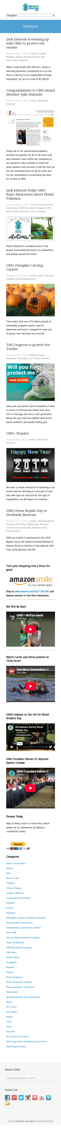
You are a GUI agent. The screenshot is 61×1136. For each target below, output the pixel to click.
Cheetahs (10, 883)
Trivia (8, 1021)
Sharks (9, 1016)
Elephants (10, 912)
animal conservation (15, 863)
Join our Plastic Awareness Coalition (23, 937)
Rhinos (9, 1001)
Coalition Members (15, 892)
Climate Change (13, 888)
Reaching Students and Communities (23, 997)
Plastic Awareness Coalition (19, 982)
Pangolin (10, 967)
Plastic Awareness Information (20, 987)
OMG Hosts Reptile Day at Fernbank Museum (26, 513)
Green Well (11, 932)
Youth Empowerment (25, 278)
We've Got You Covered (17, 1036)
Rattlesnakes (33, 524)
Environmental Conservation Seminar (23, 927)
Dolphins (10, 902)
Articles (33, 53)
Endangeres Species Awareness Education (25, 917)
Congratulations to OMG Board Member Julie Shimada (30, 92)
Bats (8, 873)
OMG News (43, 100)
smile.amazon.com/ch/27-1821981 (32, 591)
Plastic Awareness (20, 211)
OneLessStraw (13, 957)
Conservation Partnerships (18, 898)
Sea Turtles (34, 358)
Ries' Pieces (11, 1006)
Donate (19, 56)
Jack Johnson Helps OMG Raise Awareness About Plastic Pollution (30, 194)
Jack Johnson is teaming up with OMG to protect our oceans (27, 43)
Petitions (34, 355)
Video (32, 211)
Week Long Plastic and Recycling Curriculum (26, 1041)
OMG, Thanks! (17, 433)
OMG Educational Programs (32, 207)
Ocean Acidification (15, 942)
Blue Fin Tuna (12, 878)
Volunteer (23, 60)
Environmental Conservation (19, 922)
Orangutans (11, 962)
